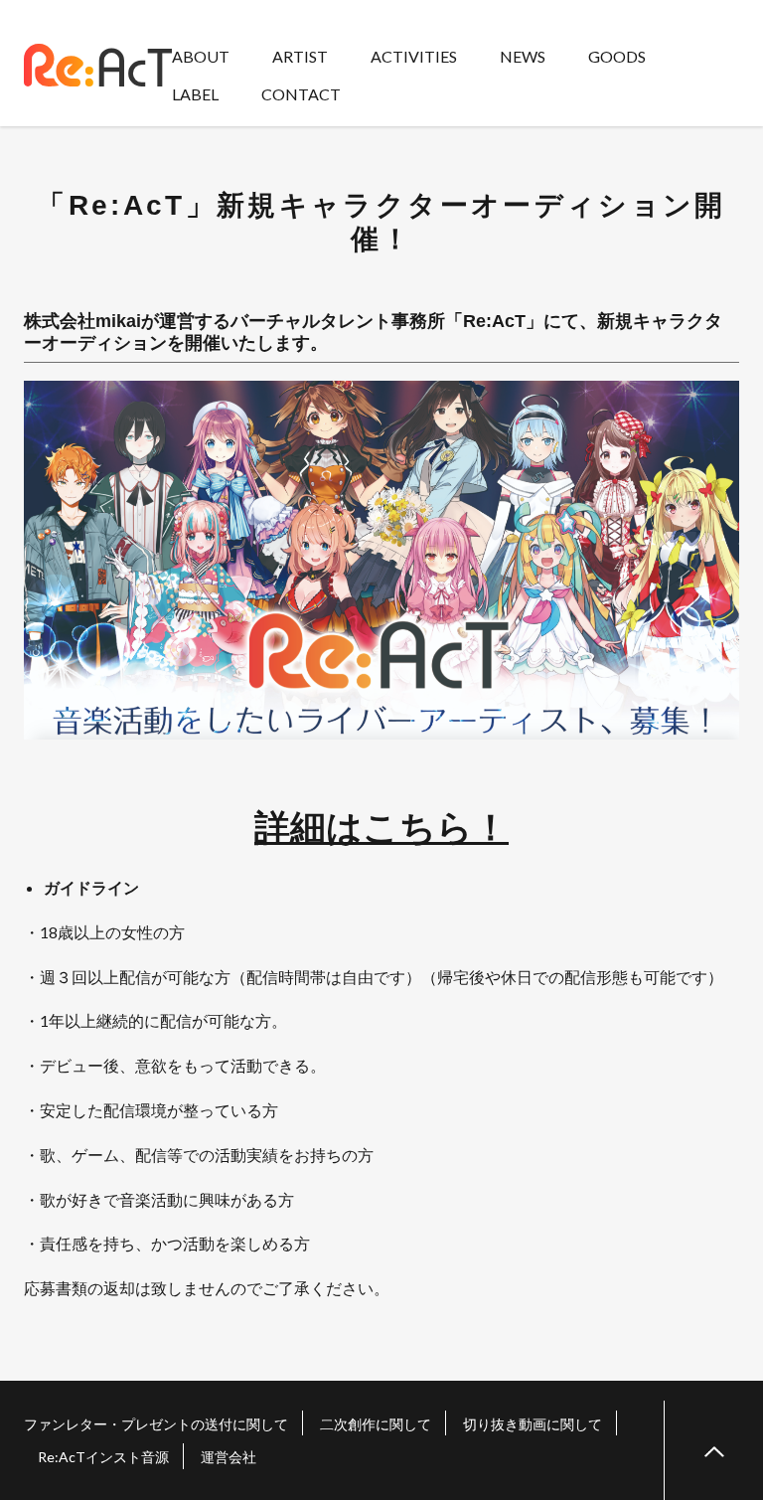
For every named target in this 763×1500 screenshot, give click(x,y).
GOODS (617, 56)
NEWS (522, 56)
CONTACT (301, 93)
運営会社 (228, 1456)
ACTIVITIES (414, 56)
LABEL (195, 93)
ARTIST (300, 56)
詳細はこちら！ (381, 826)
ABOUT (200, 56)
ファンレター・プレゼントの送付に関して (156, 1424)
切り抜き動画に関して (532, 1424)
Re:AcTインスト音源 (103, 1456)
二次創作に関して (375, 1424)
